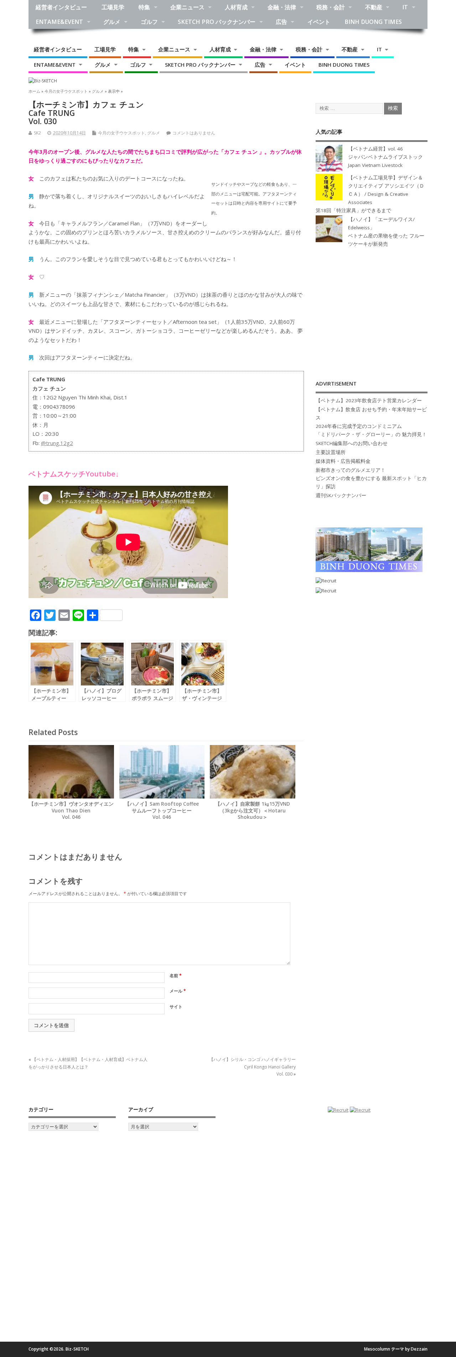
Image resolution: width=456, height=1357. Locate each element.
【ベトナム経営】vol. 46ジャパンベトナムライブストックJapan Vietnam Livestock (385, 157)
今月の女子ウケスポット (121, 133)
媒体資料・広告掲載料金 (343, 461)
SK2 (37, 133)
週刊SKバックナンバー (341, 495)
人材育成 (236, 7)
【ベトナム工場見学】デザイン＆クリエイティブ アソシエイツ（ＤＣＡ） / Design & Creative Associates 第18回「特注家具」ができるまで (370, 194)
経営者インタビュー (61, 7)
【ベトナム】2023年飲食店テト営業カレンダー (369, 400)
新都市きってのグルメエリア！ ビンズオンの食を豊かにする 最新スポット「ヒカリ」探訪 (371, 478)
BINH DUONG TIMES (373, 22)
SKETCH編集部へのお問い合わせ (352, 443)
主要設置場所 (331, 452)
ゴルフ (149, 22)
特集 (144, 7)
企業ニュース (187, 7)
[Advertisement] (372, 306)
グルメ (111, 22)
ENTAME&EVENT (59, 22)
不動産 (373, 7)
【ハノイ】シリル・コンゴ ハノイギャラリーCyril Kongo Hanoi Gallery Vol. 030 (252, 1066)
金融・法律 (282, 7)
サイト (176, 1007)
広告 (281, 22)
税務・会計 (330, 7)
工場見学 (113, 7)
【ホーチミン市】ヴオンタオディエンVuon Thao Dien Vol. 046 (71, 811)
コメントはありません (193, 133)
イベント (318, 22)
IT (405, 7)
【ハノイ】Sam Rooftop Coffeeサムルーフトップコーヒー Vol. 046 (162, 811)
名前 (176, 976)
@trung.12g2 (57, 443)
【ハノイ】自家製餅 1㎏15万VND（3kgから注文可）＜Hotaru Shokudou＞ (252, 811)
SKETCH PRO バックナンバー (216, 22)
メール (178, 991)
